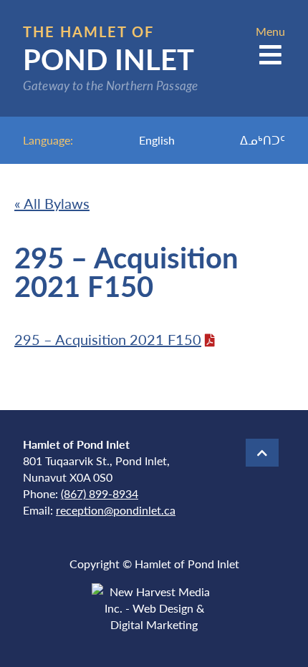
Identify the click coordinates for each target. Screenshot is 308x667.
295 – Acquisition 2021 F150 (107, 339)
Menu (270, 31)
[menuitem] (156, 140)
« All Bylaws (52, 203)
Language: (48, 140)
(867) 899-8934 (99, 493)
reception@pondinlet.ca (115, 510)
